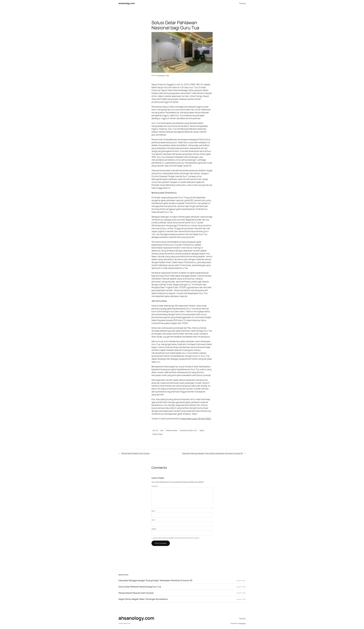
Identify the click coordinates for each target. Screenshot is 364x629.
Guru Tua (155, 430)
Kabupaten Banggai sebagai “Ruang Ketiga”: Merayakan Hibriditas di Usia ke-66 (212, 453)
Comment (154, 486)
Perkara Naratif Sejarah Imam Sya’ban (135, 453)
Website (153, 529)
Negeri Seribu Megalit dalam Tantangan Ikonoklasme (143, 599)
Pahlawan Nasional (171, 430)
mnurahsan (161, 75)
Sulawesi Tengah (158, 434)
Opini (167, 75)
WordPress (242, 623)
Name (153, 511)
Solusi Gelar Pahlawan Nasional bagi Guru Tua (139, 587)
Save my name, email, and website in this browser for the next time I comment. (176, 538)
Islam (162, 430)
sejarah (202, 430)
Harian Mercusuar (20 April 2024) (196, 418)
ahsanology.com (126, 3)
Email (153, 520)
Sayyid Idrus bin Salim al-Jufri (188, 430)
